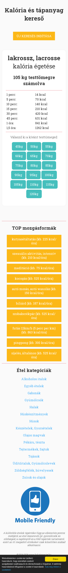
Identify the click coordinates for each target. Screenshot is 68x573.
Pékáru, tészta (34, 442)
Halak (34, 407)
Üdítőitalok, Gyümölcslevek (34, 463)
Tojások (34, 456)
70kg (49, 156)
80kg (34, 165)
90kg (18, 175)
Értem (55, 559)
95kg (33, 175)
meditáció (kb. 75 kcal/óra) (34, 268)
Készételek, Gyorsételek (34, 428)
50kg (34, 146)
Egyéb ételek (34, 386)
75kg (19, 165)
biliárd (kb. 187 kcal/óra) (34, 303)
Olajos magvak (34, 435)
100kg (49, 175)
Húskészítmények (34, 414)
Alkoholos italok (34, 379)
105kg (18, 184)
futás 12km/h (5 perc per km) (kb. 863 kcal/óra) (34, 330)
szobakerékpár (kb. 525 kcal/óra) (34, 316)
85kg (49, 165)
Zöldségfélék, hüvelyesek (34, 470)
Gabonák (34, 393)
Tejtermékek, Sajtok (34, 449)
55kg (49, 146)
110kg (34, 184)
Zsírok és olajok (34, 477)
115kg (50, 184)
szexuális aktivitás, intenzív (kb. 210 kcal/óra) (34, 256)
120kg (34, 194)
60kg (19, 156)
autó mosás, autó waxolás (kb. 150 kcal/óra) (34, 291)
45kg (19, 146)
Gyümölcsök (34, 400)
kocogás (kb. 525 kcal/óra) (34, 278)
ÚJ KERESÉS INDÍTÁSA (34, 36)
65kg (34, 156)
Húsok (34, 421)
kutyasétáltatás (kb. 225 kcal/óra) (34, 241)
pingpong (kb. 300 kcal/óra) (34, 343)
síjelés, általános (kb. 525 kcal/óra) (34, 355)
